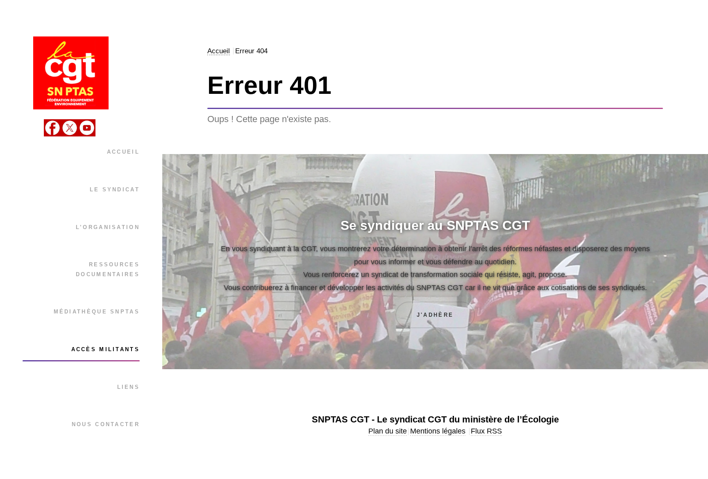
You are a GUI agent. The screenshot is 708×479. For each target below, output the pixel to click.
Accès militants (105, 349)
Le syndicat (115, 189)
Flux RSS (486, 431)
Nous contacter (106, 424)
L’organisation (108, 227)
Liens (128, 387)
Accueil (123, 152)
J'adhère (435, 315)
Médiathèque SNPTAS (97, 312)
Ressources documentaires (108, 269)
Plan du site (387, 431)
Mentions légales (437, 431)
